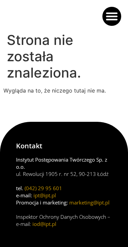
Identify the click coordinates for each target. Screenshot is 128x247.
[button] (112, 16)
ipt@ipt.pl (44, 195)
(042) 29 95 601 (43, 188)
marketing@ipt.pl (89, 202)
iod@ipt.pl (44, 223)
